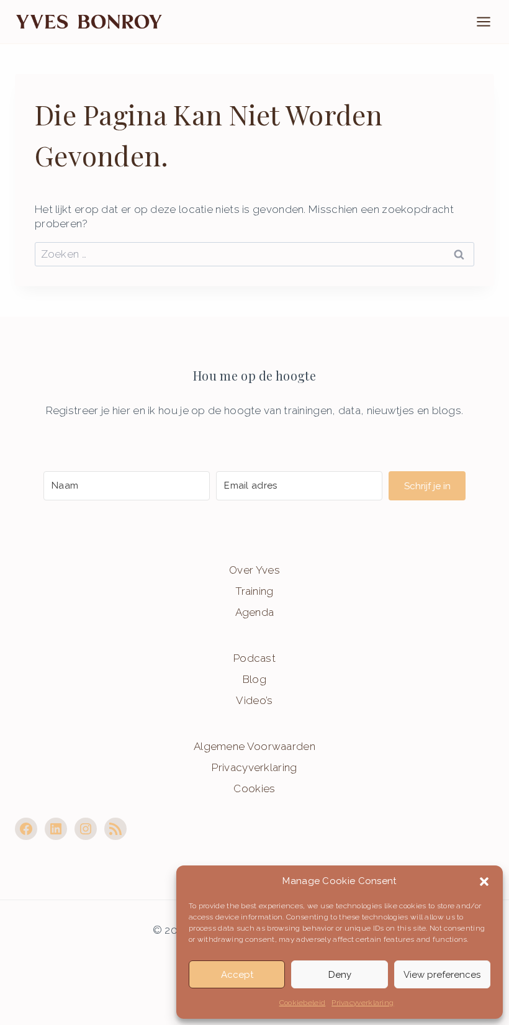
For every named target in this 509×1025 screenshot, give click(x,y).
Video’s (254, 700)
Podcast (254, 658)
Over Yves (254, 570)
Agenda (254, 612)
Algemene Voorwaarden (254, 746)
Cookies (254, 788)
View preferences (441, 974)
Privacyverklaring (362, 1002)
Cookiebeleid (302, 1002)
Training (254, 591)
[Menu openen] (490, 21)
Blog (254, 679)
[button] (484, 881)
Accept (237, 974)
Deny (339, 974)
